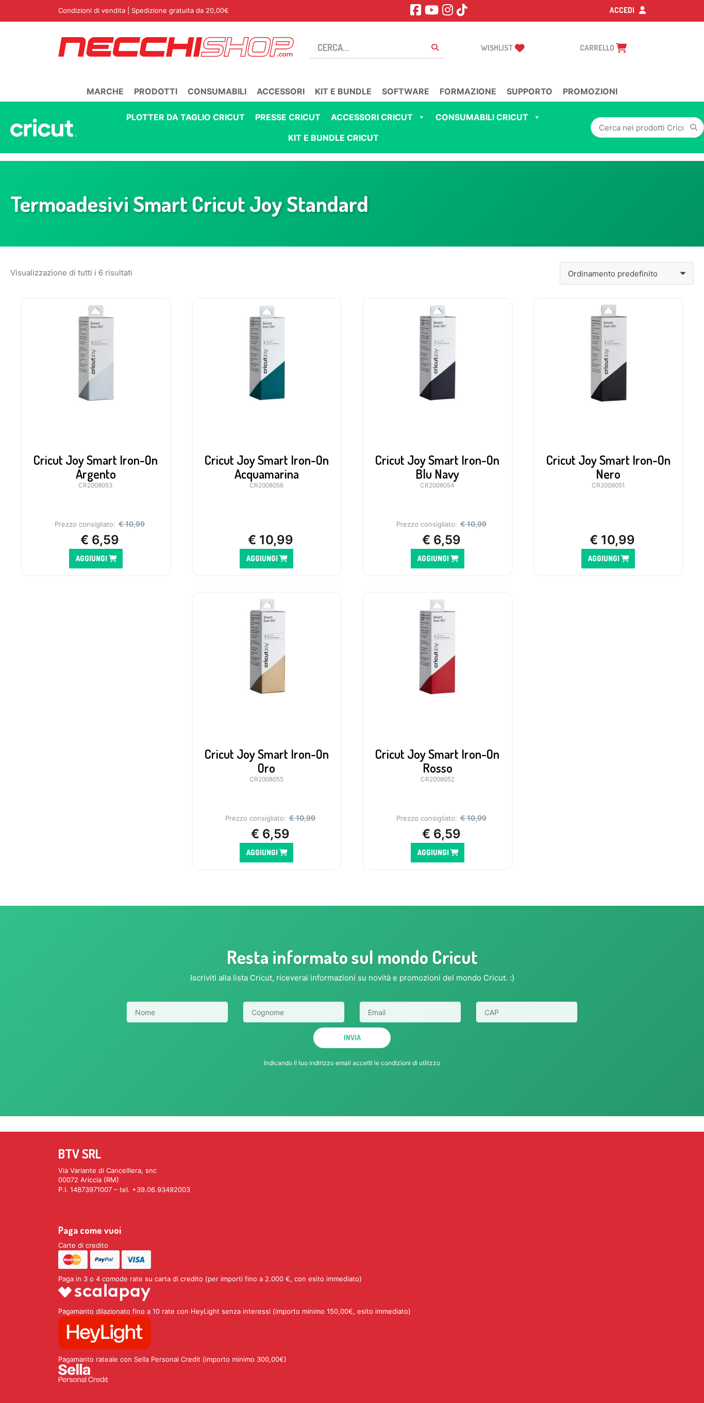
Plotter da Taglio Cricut (185, 117)
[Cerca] (693, 127)
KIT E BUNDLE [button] (343, 91)
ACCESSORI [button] (281, 91)
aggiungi (92, 558)
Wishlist (498, 48)
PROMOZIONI (590, 91)
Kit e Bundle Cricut (333, 138)
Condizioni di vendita (91, 10)
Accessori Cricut (372, 117)
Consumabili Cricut (481, 117)
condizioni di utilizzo (410, 1063)
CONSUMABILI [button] (217, 91)
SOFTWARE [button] (405, 91)
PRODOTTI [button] (155, 91)
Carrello (598, 48)
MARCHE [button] (105, 91)
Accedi (623, 10)
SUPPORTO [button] (529, 91)
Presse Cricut (288, 117)
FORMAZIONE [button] (468, 91)
